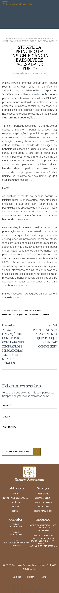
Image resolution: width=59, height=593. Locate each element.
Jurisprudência (32, 38)
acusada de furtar (33, 310)
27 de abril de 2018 (38, 73)
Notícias (18, 38)
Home (8, 38)
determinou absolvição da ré (14, 315)
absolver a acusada (15, 310)
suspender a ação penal (39, 315)
